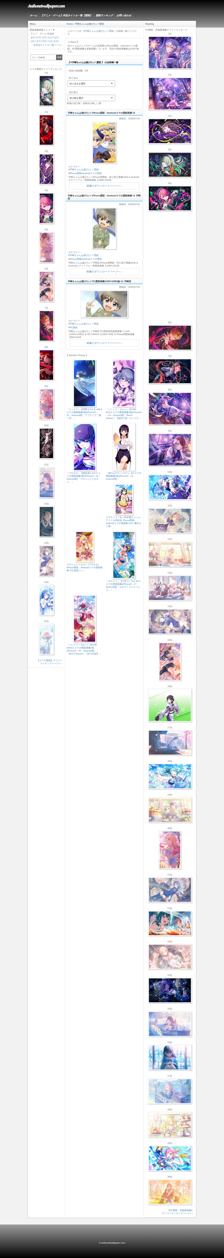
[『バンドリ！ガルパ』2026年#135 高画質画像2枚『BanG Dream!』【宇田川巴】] (169, 449)
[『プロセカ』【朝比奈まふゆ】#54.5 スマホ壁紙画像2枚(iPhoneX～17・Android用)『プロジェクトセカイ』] (46, 482)
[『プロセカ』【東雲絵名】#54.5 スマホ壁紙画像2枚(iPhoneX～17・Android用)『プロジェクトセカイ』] (46, 169)
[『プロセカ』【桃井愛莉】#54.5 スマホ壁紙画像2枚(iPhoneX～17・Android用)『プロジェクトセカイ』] (46, 208)
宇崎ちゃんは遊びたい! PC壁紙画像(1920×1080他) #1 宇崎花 (99, 281)
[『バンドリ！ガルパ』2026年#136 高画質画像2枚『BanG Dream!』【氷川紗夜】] (169, 93)
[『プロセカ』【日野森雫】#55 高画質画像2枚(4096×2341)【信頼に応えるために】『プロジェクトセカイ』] (169, 890)
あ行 (33, 37)
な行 (56, 37)
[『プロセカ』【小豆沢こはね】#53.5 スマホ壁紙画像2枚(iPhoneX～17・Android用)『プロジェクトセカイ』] (46, 365)
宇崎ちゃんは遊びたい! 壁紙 (84, 169)
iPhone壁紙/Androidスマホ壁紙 (86, 173)
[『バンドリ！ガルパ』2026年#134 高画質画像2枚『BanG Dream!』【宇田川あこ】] (169, 408)
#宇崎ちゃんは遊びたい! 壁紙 (98, 31)
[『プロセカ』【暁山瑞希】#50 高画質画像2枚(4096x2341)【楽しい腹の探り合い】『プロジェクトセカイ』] (169, 588)
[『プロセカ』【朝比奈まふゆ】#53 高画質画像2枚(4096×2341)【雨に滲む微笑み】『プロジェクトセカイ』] (169, 990)
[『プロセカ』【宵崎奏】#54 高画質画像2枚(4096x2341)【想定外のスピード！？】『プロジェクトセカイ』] (169, 1091)
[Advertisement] (104, 686)
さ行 (44, 37)
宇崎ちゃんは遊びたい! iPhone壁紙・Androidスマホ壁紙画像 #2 (101, 112)
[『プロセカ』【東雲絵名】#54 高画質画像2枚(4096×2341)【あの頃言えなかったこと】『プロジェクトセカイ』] (169, 131)
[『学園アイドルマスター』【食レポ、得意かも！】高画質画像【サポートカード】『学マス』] (169, 923)
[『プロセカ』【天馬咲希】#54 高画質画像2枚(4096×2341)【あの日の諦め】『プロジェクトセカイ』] (169, 1125)
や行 (44, 41)
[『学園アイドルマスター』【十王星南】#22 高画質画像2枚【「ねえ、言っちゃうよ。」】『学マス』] (169, 850)
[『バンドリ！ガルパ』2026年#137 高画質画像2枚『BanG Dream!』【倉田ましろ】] (169, 52)
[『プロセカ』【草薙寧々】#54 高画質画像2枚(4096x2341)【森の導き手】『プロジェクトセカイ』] (169, 165)
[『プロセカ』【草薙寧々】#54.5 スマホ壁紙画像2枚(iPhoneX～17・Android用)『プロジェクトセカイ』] (46, 90)
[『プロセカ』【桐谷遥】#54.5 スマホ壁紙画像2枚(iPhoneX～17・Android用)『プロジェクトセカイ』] (46, 560)
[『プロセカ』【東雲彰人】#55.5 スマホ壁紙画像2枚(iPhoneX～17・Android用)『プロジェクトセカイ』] (46, 325)
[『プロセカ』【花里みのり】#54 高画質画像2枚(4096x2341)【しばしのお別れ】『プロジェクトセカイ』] (169, 521)
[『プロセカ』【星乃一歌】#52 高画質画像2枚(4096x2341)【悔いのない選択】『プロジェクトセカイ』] (169, 1057)
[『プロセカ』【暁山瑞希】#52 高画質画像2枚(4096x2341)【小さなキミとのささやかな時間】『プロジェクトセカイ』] (169, 957)
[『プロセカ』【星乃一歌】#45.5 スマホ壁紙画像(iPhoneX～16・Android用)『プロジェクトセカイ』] (46, 600)
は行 (33, 41)
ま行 (38, 41)
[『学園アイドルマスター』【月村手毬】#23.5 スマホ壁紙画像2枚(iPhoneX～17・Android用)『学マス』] (46, 286)
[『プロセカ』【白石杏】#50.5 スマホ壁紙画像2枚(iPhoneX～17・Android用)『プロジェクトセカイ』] (46, 130)
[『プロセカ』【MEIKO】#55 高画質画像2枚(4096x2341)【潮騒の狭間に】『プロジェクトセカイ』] (169, 371)
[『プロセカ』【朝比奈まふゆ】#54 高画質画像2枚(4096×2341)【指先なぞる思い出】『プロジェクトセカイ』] (169, 1024)
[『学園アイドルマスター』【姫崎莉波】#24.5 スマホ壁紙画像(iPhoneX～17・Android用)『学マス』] (46, 247)
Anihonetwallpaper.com (46, 5)
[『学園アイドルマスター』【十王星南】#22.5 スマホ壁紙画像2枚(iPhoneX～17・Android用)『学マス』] (46, 404)
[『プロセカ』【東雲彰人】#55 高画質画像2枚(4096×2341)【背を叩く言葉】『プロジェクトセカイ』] (169, 337)
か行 (38, 37)
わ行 (56, 41)
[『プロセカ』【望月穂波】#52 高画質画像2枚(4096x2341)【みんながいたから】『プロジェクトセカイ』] (169, 1192)
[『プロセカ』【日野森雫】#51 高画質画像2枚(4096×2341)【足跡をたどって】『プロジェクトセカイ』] (169, 742)
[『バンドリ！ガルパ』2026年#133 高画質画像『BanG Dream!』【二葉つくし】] (169, 705)
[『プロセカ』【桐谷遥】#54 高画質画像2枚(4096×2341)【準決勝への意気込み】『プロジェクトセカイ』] (169, 621)
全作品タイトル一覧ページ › (47, 45)
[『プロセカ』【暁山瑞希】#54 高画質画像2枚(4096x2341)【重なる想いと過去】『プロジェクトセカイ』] (169, 554)
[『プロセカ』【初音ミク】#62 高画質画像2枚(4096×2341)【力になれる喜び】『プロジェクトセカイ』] (169, 776)
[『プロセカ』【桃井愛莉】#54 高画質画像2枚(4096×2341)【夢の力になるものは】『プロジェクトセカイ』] (169, 198)
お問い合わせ (123, 15)
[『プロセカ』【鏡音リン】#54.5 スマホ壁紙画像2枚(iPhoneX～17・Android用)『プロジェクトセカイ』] (46, 521)
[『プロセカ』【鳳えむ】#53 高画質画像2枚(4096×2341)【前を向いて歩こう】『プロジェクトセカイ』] (169, 1158)
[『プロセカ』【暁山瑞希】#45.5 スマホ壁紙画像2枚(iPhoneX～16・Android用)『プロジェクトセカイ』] (46, 639)
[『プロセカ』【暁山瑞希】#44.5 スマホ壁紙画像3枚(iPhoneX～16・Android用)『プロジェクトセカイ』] (46, 443)
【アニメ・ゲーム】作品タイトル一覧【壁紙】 (66, 15)
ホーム (33, 15)
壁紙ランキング (104, 15)
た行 (50, 37)
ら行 (50, 41)
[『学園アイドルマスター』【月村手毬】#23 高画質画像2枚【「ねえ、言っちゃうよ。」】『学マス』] (169, 661)
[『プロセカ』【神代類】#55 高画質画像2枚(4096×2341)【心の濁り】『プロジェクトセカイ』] (169, 810)
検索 (59, 57)
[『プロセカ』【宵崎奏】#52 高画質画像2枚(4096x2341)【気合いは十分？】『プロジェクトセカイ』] (169, 487)
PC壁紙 (73, 327)
